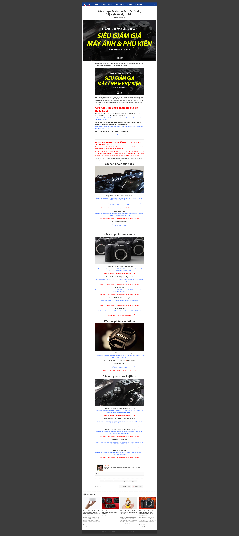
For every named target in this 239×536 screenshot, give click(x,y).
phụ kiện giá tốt (133, 481)
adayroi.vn (135, 98)
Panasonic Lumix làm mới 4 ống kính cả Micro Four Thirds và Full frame (110, 512)
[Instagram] (98, 473)
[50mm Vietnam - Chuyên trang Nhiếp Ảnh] (87, 4)
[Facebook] (96, 473)
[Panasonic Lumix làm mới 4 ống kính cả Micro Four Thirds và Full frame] (110, 503)
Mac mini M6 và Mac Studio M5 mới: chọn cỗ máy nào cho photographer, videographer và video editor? (91, 513)
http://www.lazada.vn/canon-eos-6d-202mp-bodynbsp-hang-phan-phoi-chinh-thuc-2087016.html (119, 310)
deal (102, 481)
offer (117, 481)
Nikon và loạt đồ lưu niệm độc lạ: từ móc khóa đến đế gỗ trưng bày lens (128, 512)
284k (126, 370)
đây (112, 151)
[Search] (155, 4)
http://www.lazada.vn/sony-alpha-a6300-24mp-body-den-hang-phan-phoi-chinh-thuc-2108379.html (116, 134)
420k (126, 360)
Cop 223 (116, 17)
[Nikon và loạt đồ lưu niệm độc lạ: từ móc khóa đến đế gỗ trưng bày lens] (128, 503)
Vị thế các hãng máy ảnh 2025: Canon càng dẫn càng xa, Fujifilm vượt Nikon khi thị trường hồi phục (146, 513)
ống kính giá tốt (124, 481)
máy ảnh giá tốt (109, 481)
